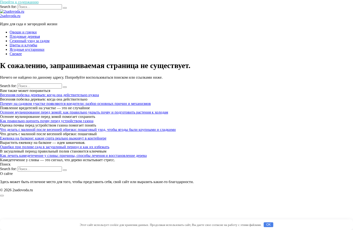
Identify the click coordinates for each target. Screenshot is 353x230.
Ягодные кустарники (27, 49)
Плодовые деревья (25, 36)
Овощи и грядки (23, 32)
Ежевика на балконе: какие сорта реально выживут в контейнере (53, 138)
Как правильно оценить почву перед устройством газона (46, 121)
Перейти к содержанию (19, 2)
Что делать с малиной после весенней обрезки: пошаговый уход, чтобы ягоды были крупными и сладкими (88, 130)
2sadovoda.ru (10, 16)
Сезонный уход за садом (29, 41)
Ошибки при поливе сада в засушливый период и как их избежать (54, 147)
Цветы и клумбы (23, 45)
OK (268, 224)
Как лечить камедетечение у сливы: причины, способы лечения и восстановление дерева (73, 155)
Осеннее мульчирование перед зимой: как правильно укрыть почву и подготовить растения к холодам (84, 112)
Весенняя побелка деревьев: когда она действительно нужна (49, 95)
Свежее (16, 54)
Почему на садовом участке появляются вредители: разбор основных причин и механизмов (75, 104)
